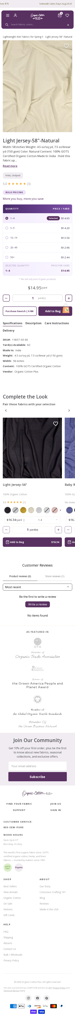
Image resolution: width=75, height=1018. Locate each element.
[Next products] (69, 410)
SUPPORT (19, 810)
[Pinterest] (46, 998)
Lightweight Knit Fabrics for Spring (22, 36)
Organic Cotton (12, 897)
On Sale (7, 903)
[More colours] (60, 510)
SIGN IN (55, 810)
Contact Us (9, 949)
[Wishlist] (67, 15)
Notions (8, 909)
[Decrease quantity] (6, 529)
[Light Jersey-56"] (32, 448)
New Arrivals (10, 892)
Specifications (12, 323)
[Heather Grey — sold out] (47, 510)
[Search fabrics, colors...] (37, 24)
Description (33, 323)
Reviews (44, 903)
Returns (7, 943)
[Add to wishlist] (66, 46)
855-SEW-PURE (13, 827)
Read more (10, 166)
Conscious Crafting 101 (53, 892)
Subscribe (37, 777)
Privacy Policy (11, 960)
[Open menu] (7, 15)
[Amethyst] (69, 510)
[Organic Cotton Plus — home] (37, 16)
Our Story (45, 886)
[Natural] (31, 510)
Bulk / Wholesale (12, 954)
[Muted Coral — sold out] (55, 510)
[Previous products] (6, 410)
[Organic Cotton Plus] (37, 793)
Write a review (37, 604)
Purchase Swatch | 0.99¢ (20, 311)
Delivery (8, 330)
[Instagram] (28, 998)
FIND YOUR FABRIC (19, 803)
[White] (39, 510)
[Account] (15, 15)
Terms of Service (11, 990)
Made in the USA (49, 909)
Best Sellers (10, 886)
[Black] (8, 510)
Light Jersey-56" (15, 485)
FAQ (5, 931)
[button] (37, 86)
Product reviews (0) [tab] (20, 576)
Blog (42, 897)
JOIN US (55, 803)
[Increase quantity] (58, 529)
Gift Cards (9, 915)
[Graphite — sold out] (15, 510)
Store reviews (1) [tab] (54, 576)
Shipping (8, 937)
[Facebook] (37, 998)
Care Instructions (57, 323)
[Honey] (23, 510)
